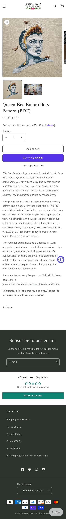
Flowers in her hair (18, 186)
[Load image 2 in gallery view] (33, 89)
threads (43, 284)
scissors (14, 284)
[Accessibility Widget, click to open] (60, 259)
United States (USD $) (31, 490)
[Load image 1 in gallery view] (12, 89)
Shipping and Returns (18, 419)
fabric (56, 284)
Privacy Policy (14, 434)
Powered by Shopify (44, 513)
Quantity (6, 131)
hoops (24, 284)
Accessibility (13, 448)
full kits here (53, 275)
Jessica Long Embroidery (29, 513)
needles (33, 284)
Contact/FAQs (14, 441)
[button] (4, 6)
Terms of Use (13, 427)
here (52, 194)
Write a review (33, 395)
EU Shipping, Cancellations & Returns (27, 455)
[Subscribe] (55, 362)
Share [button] (9, 307)
